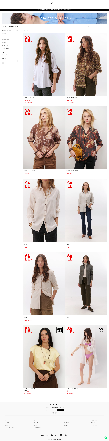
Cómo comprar (37, 420)
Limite (21, 30)
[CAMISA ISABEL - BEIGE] (44, 283)
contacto (7, 0)
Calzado (53, 7)
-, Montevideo (93, 422)
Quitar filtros (26, 30)
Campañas (66, 7)
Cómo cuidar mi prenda (39, 429)
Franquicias (7, 425)
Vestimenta (46, 7)
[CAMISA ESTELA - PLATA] (44, 64)
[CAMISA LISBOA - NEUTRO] (86, 210)
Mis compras (66, 422)
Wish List (66, 425)
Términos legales (37, 427)
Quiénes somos (8, 420)
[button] (95, 1)
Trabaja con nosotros (9, 427)
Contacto (7, 429)
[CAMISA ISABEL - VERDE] (86, 283)
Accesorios (60, 7)
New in (33, 7)
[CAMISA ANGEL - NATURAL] (86, 356)
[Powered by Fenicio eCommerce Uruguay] (59, 439)
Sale (72, 7)
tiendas (2, 0)
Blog (76, 7)
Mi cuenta (66, 420)
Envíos (35, 424)
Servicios (7, 422)
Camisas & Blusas (15, 30)
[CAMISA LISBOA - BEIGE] (44, 210)
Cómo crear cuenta (38, 422)
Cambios (36, 425)
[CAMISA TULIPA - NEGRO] (86, 137)
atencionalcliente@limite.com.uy (97, 424)
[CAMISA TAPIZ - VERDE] (86, 64)
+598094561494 (94, 420)
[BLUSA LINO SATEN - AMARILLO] (44, 356)
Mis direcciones (67, 424)
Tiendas (7, 424)
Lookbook (39, 7)
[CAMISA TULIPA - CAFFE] (44, 137)
